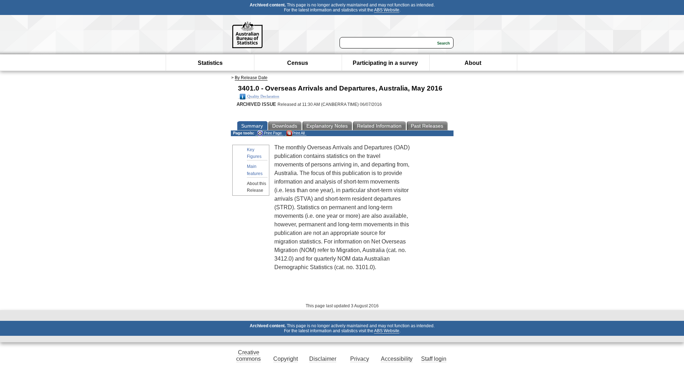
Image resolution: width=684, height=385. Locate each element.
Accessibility (397, 359)
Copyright (285, 359)
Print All (298, 133)
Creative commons (248, 355)
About (473, 63)
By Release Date (251, 77)
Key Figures (254, 153)
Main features (255, 170)
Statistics (210, 63)
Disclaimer (322, 359)
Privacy (359, 359)
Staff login (433, 359)
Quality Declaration (263, 96)
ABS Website (386, 9)
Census (297, 63)
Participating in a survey (385, 63)
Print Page (272, 133)
